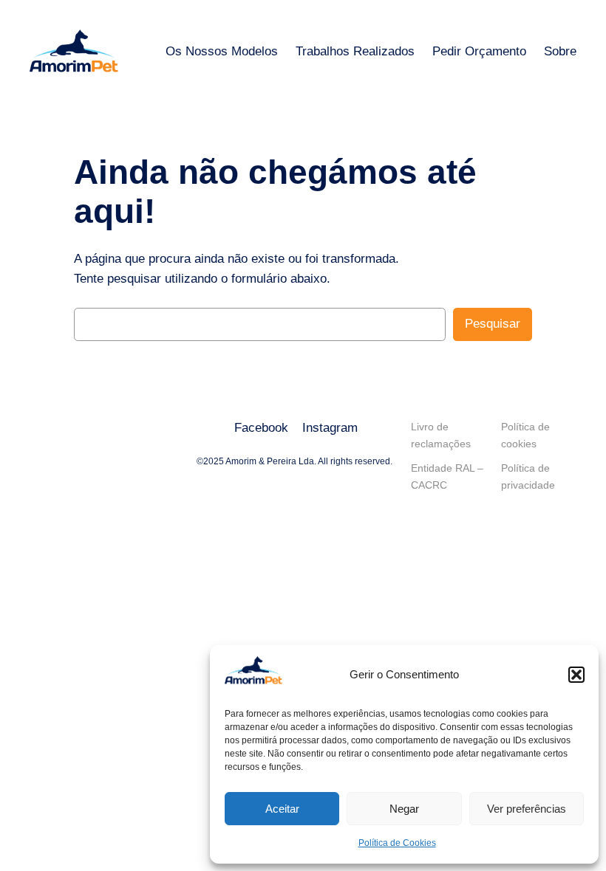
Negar (404, 808)
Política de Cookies (397, 843)
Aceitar (282, 808)
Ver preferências (526, 808)
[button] (576, 674)
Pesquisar (492, 324)
